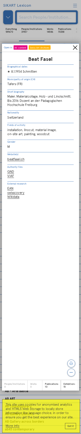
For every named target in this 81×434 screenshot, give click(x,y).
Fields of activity (16, 125)
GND (10, 171)
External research (16, 184)
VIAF (10, 176)
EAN (10, 188)
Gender (11, 142)
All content (20, 48)
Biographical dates (17, 67)
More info (12, 426)
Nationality (13, 113)
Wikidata (13, 197)
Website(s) (12, 154)
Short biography (15, 92)
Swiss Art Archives (40, 48)
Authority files (15, 167)
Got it (70, 426)
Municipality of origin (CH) (21, 79)
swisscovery (15, 192)
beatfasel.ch (15, 159)
